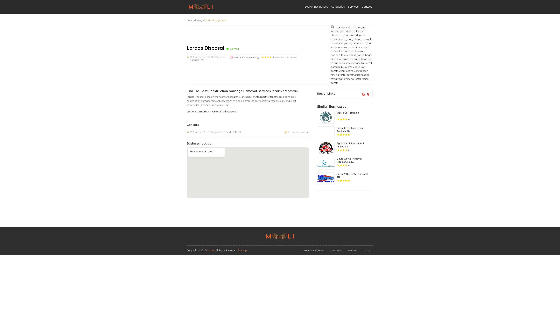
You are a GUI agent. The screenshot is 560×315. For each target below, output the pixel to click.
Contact (367, 6)
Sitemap (242, 250)
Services (353, 6)
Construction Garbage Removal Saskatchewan (212, 111)
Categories (338, 6)
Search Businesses (316, 6)
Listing (198, 20)
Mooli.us (210, 250)
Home (190, 20)
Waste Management (215, 20)
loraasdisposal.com (298, 132)
